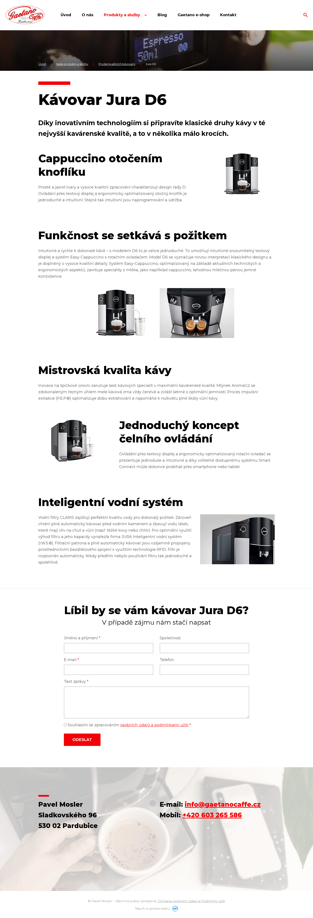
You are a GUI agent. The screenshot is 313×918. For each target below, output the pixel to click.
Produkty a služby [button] (122, 15)
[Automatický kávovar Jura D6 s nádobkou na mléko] (116, 312)
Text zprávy (76, 681)
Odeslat (82, 739)
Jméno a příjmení (82, 638)
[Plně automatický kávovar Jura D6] (242, 173)
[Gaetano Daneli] (25, 15)
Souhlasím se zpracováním (129, 725)
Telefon (167, 659)
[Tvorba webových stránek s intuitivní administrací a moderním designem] (174, 908)
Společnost (170, 638)
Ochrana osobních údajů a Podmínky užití (191, 901)
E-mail (71, 659)
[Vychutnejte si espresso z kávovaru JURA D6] (197, 312)
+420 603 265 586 (212, 815)
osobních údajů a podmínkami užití (154, 725)
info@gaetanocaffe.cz (223, 804)
